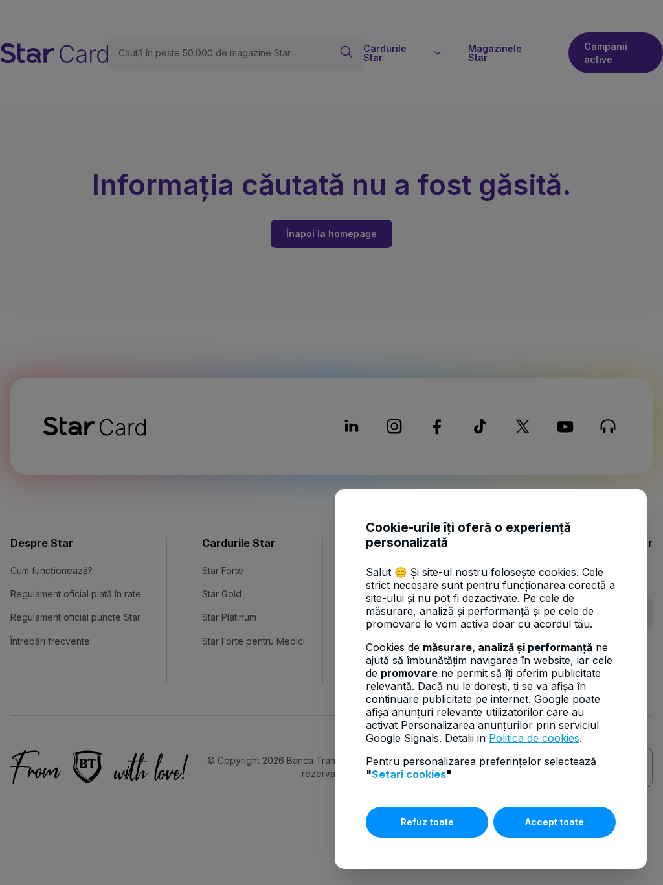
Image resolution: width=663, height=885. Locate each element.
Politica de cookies (534, 737)
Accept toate (554, 821)
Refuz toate (427, 821)
